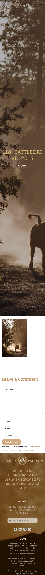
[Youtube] (29, 529)
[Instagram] (20, 529)
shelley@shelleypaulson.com (22, 506)
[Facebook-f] (15, 529)
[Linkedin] (25, 529)
